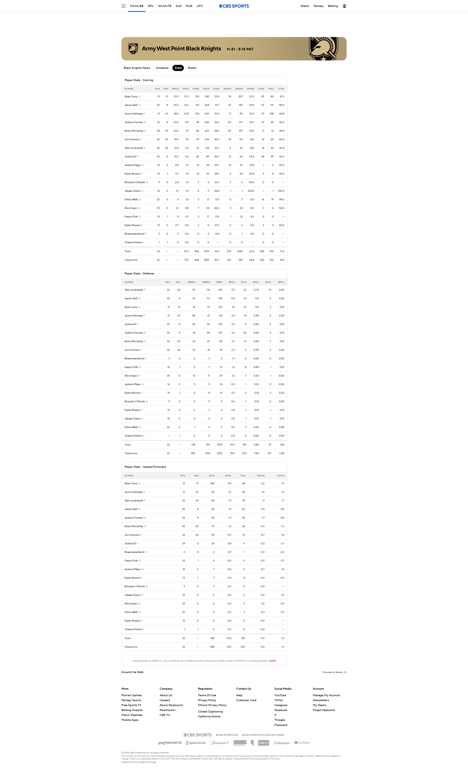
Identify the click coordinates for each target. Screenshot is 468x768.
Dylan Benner (132, 173)
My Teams (319, 705)
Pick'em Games (131, 695)
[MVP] (263, 741)
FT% (281, 88)
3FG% (250, 88)
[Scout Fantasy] (281, 742)
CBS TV (165, 715)
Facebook (280, 710)
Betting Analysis (132, 710)
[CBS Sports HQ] (227, 734)
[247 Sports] (170, 742)
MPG (174, 88)
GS (165, 88)
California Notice (209, 716)
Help (239, 695)
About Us (166, 695)
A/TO (280, 475)
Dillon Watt (131, 199)
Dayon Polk (131, 216)
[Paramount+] (219, 742)
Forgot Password (324, 710)
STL (243, 282)
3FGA (238, 88)
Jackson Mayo (132, 165)
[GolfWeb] (302, 743)
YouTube (280, 695)
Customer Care (246, 700)
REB (218, 282)
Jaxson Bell (131, 105)
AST (211, 475)
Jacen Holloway (133, 113)
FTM (260, 88)
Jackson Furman (133, 122)
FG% (215, 88)
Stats (178, 68)
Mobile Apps (129, 720)
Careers (165, 700)
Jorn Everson (131, 139)
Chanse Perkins (133, 242)
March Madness (131, 715)
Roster (192, 68)
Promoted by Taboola (333, 672)
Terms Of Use (207, 695)
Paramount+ (168, 710)
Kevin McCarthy (133, 131)
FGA (205, 88)
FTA (270, 88)
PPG (185, 88)
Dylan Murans (132, 225)
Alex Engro (130, 208)
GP (156, 88)
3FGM (226, 88)
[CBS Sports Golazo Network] (263, 734)
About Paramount (171, 705)
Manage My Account (326, 695)
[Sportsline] (196, 742)
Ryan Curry (130, 96)
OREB (191, 282)
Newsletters (321, 700)
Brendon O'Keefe (134, 182)
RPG (231, 282)
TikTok (278, 700)
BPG (280, 282)
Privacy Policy (207, 700)
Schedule (162, 68)
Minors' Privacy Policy (212, 705)
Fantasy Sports (131, 700)
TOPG (260, 475)
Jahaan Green (132, 191)
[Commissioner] (244, 741)
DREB (205, 282)
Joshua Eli (130, 156)
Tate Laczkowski (133, 148)
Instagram (281, 705)
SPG (255, 282)
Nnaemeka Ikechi (134, 234)
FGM (195, 88)
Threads (279, 720)
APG (227, 475)
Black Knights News (137, 68)
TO (242, 475)
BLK (267, 282)
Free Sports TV (131, 705)
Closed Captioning (210, 711)
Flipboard (280, 725)
